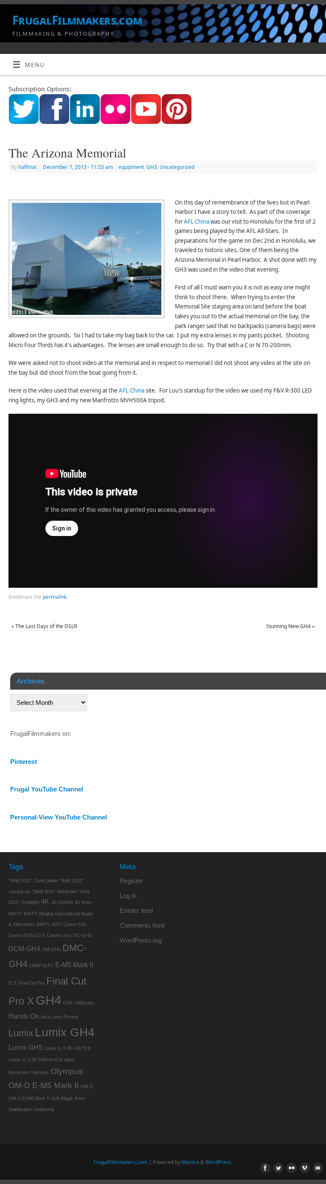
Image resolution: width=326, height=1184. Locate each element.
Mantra (190, 1162)
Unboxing (44, 1109)
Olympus (39, 1072)
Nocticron (18, 1072)
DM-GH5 (51, 949)
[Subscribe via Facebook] (54, 122)
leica (45, 1016)
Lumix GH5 (25, 1047)
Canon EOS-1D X (26, 935)
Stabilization (20, 1109)
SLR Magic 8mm (68, 1098)
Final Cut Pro (31, 982)
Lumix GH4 (65, 1032)
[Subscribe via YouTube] (146, 122)
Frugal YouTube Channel (46, 789)
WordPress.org (141, 940)
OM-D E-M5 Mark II (28, 1098)
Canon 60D (75, 924)
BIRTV (15, 913)
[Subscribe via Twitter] (23, 122)
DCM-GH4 (24, 948)
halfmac (27, 167)
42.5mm (83, 902)
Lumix (20, 1033)
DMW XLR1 (41, 965)
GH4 (48, 1000)
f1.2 (12, 982)
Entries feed (136, 910)
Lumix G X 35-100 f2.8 (67, 1048)
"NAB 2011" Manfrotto (54, 891)
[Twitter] (276, 1168)
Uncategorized (177, 167)
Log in (128, 895)
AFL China (196, 221)
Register (131, 880)
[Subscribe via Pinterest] (176, 122)
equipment (131, 167)
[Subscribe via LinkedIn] (85, 122)
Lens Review (65, 1016)
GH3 (151, 167)
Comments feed (142, 925)
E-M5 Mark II (74, 964)
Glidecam (84, 1002)
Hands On (23, 1016)
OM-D (86, 1086)
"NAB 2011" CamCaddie (33, 880)
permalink (55, 596)
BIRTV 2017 (49, 924)
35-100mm (62, 902)
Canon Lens (59, 935)
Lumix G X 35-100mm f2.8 (35, 1059)
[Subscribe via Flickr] (115, 122)
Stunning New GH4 (290, 626)
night (69, 1059)
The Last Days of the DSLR (44, 626)
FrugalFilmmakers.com (77, 20)
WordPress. (219, 1162)
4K (45, 901)
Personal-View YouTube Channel (58, 817)
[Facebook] (263, 1168)
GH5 (68, 1002)
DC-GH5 (82, 935)
